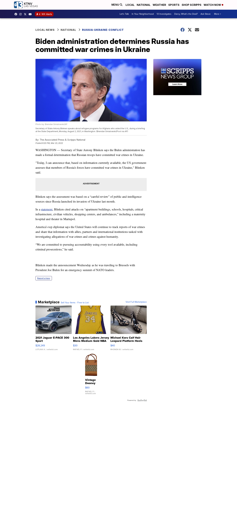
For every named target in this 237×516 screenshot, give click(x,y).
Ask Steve (206, 14)
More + (217, 14)
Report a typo (43, 278)
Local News (45, 29)
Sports (173, 4)
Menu (115, 4)
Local (130, 4)
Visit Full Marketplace (136, 302)
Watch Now (213, 4)
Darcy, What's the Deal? (186, 14)
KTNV (26, 14)
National (143, 4)
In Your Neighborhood (143, 14)
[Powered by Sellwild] (142, 400)
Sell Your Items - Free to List (75, 303)
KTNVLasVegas (17, 14)
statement (46, 209)
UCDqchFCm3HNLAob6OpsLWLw (31, 14)
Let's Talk (124, 14)
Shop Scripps (191, 4)
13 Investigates (164, 14)
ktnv (21, 14)
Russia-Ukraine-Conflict (103, 29)
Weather (159, 4)
